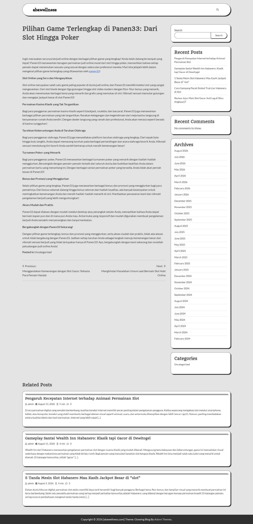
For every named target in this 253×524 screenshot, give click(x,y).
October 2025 (181, 213)
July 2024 (179, 307)
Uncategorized (43, 252)
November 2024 (183, 282)
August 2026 (181, 150)
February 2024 (182, 338)
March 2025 (180, 257)
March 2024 (180, 332)
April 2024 (180, 325)
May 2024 (179, 319)
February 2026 (182, 188)
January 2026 (181, 194)
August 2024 (181, 300)
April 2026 (180, 175)
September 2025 (183, 219)
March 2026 (180, 182)
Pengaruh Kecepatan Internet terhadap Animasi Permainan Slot (82, 398)
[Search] (217, 9)
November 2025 (183, 207)
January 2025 (181, 269)
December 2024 (183, 275)
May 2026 (179, 169)
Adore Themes (163, 519)
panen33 (94, 71)
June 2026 (179, 163)
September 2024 (183, 294)
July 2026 (179, 156)
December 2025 (183, 200)
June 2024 (179, 313)
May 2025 (179, 244)
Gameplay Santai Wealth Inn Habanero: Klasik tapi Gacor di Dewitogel (88, 438)
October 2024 (181, 288)
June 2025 (179, 238)
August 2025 (181, 225)
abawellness (45, 9)
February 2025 (182, 263)
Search (178, 30)
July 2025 (179, 232)
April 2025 (180, 250)
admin (31, 404)
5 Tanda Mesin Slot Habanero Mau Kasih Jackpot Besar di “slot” (82, 478)
